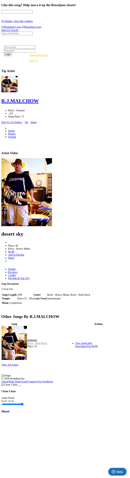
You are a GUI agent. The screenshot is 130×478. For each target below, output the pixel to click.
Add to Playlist (16, 254)
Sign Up (33, 60)
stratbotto (32, 340)
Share (33, 122)
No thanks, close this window (17, 21)
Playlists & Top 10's (18, 278)
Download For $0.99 (86, 346)
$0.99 (11, 251)
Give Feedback (45, 381)
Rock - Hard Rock (37, 343)
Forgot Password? (39, 55)
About (4, 381)
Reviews (12, 272)
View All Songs (9, 364)
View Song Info (83, 343)
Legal (24, 381)
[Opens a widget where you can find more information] (117, 472)
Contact (32, 381)
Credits (12, 275)
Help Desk (14, 381)
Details (12, 269)
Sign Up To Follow (11, 122)
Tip (26, 122)
